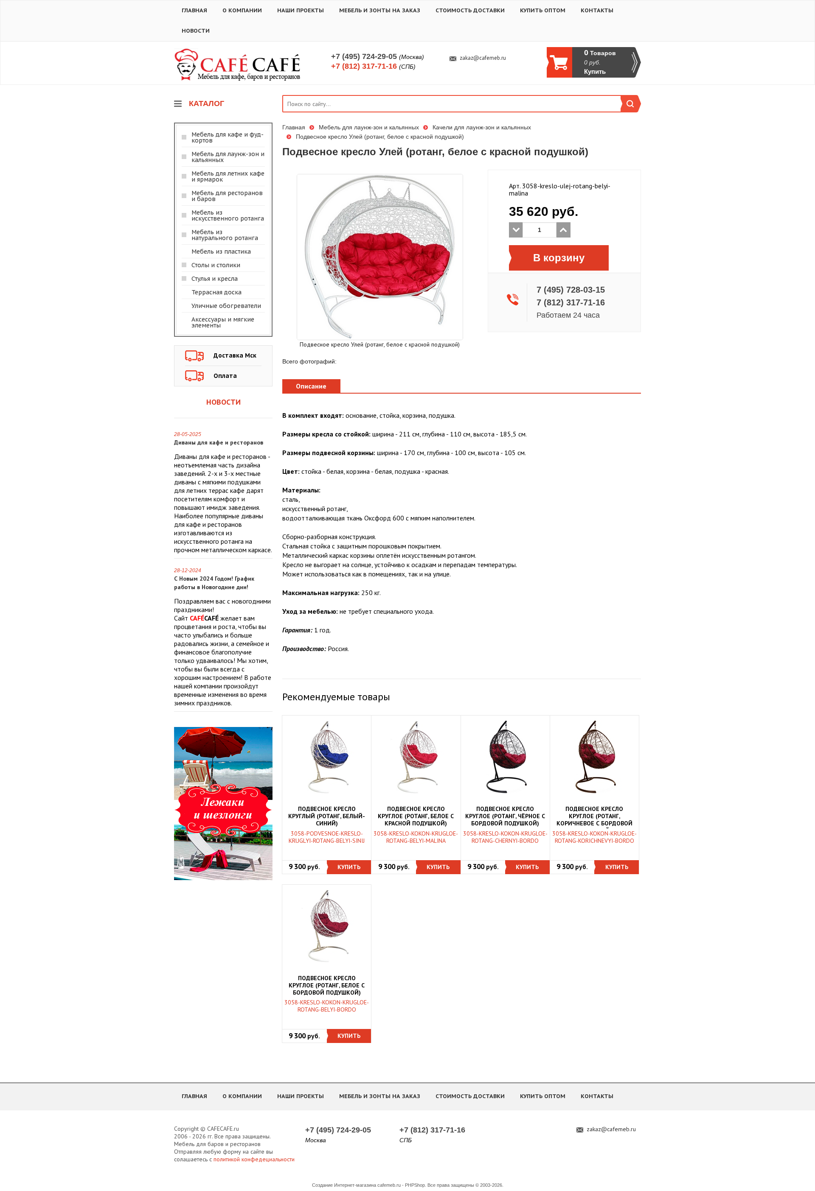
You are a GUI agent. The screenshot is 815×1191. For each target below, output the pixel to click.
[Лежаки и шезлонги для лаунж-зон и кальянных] (223, 803)
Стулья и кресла (214, 278)
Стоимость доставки (470, 10)
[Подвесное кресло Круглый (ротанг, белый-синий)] (327, 757)
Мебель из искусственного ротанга (227, 215)
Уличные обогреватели (226, 306)
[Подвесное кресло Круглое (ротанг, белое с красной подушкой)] (416, 757)
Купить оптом (542, 10)
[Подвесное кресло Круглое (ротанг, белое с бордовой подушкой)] (327, 926)
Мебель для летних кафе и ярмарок (227, 176)
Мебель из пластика (221, 251)
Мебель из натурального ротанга (224, 235)
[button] (349, 867)
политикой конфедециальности (254, 1159)
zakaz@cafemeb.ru (483, 58)
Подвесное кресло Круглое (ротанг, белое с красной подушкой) (416, 816)
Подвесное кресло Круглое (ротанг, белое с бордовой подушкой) (327, 985)
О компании (242, 10)
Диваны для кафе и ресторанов (218, 442)
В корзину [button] (559, 257)
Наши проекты (300, 10)
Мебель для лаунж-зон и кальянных (227, 157)
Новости (196, 30)
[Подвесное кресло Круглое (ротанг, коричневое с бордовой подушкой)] (594, 757)
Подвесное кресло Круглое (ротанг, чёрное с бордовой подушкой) (505, 816)
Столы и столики (215, 265)
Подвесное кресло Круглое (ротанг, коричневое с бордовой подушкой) (594, 816)
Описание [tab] (311, 386)
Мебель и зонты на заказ (379, 10)
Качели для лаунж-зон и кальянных (482, 127)
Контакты (597, 10)
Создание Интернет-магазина (344, 1185)
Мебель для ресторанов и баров (227, 196)
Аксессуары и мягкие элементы (222, 322)
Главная (194, 10)
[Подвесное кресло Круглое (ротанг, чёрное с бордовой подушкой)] (505, 757)
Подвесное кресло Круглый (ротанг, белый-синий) (326, 816)
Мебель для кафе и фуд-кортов (227, 137)
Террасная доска (216, 292)
